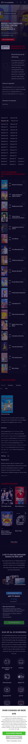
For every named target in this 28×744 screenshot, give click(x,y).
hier (18, 729)
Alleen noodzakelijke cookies (14, 741)
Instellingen (14, 737)
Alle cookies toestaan (14, 733)
